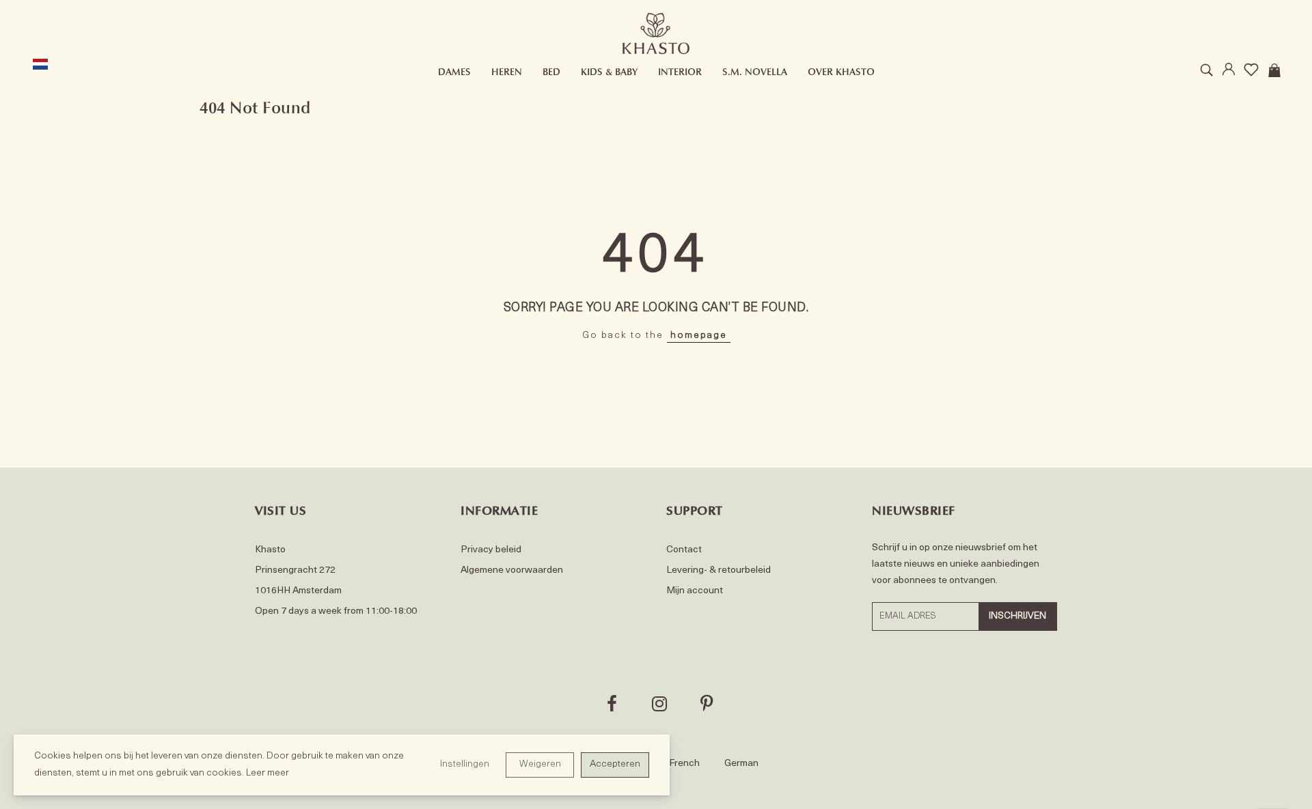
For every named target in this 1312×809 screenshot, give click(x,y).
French (684, 763)
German (741, 763)
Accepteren (615, 764)
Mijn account (694, 591)
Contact (684, 550)
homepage (698, 335)
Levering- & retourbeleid (718, 570)
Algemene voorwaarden (512, 570)
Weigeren (540, 764)
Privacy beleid (491, 550)
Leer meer (267, 773)
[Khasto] (656, 33)
